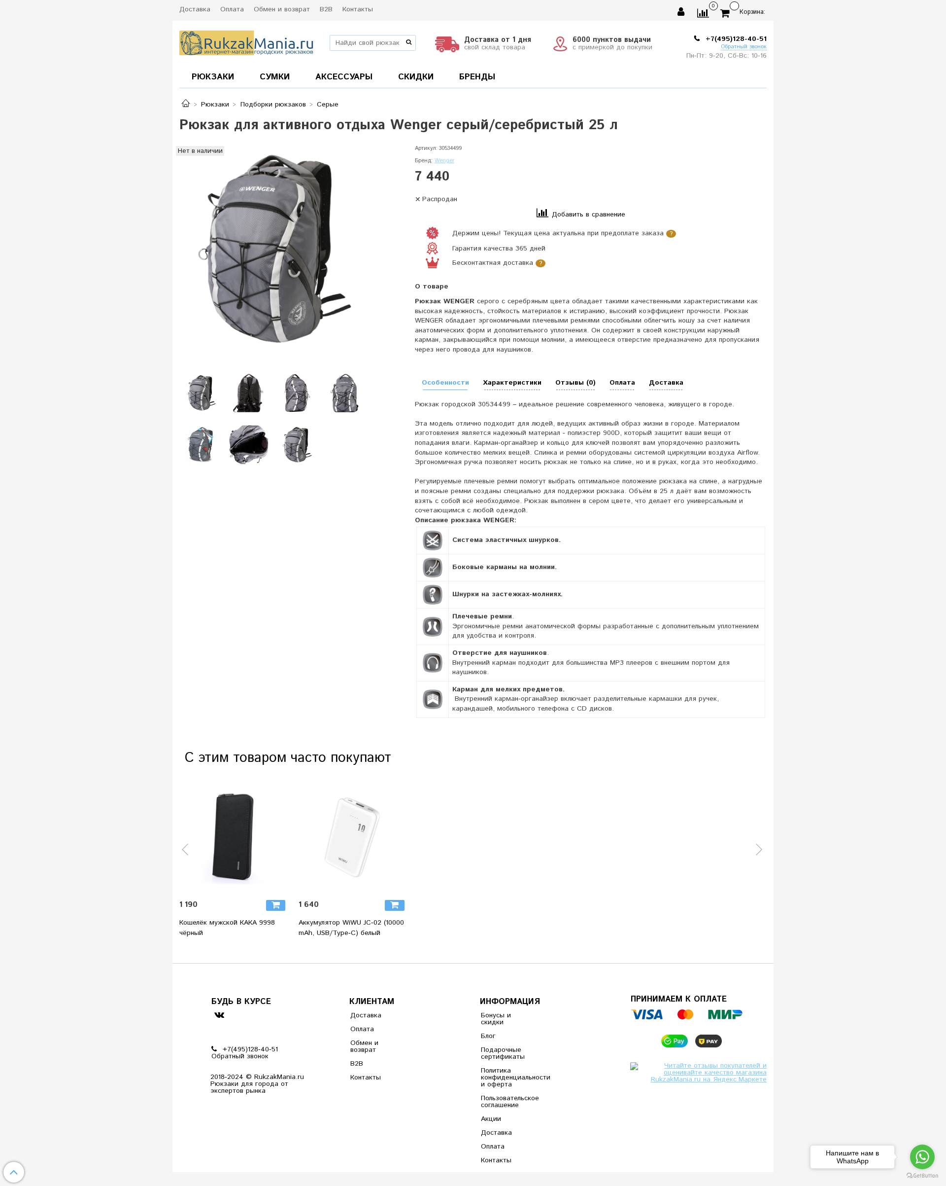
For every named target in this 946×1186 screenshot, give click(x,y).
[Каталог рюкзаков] (185, 104)
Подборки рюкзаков (273, 104)
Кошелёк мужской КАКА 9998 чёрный (227, 928)
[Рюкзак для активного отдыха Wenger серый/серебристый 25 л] (273, 249)
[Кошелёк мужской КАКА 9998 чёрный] (235, 837)
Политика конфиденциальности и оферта (505, 1077)
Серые (327, 104)
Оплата (232, 9)
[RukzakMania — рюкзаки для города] (246, 41)
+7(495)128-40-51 (735, 39)
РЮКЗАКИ (213, 77)
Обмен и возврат (282, 9)
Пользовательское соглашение (505, 1101)
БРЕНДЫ (477, 77)
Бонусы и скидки (496, 1018)
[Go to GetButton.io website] (922, 1176)
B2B (326, 9)
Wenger (444, 161)
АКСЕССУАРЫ (343, 77)
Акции (491, 1119)
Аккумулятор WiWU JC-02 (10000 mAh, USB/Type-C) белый (351, 928)
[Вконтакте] (219, 1014)
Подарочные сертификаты (503, 1053)
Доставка (194, 9)
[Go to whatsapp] (922, 1157)
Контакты (357, 9)
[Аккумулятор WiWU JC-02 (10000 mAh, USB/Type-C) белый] (354, 837)
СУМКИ (275, 77)
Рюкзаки (215, 104)
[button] (186, 855)
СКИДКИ (416, 77)
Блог (488, 1036)
